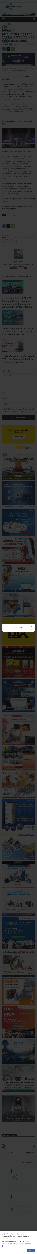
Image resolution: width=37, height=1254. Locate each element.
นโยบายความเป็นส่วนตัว (9, 1241)
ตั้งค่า (3, 1246)
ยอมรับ (31, 1251)
